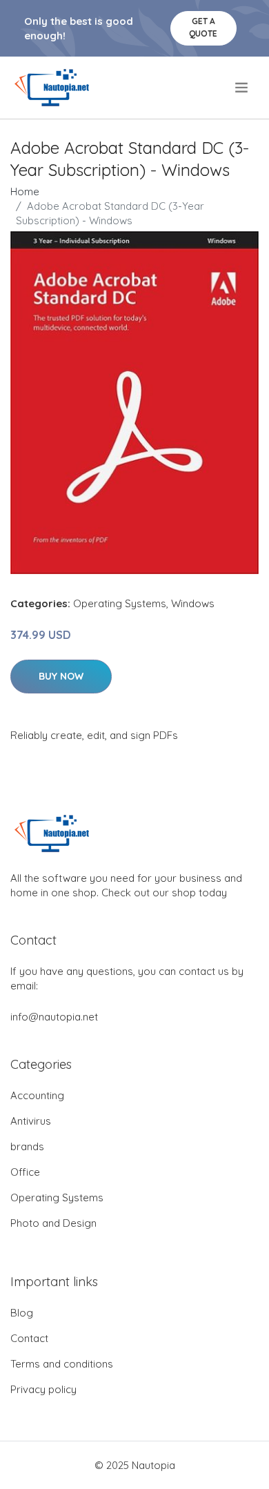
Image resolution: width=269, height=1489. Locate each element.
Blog (21, 1312)
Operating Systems (119, 603)
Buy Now (61, 676)
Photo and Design (53, 1223)
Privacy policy (43, 1389)
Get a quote (203, 27)
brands (27, 1146)
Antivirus (30, 1120)
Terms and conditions (61, 1363)
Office (25, 1172)
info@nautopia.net (54, 1016)
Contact (29, 1338)
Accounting (37, 1095)
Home (24, 191)
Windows (193, 603)
